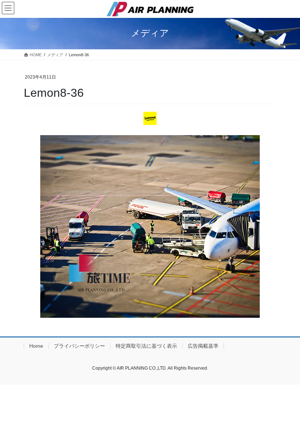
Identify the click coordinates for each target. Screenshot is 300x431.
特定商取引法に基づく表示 (146, 346)
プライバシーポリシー (79, 346)
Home (36, 346)
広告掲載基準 (203, 346)
